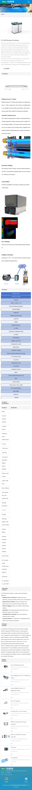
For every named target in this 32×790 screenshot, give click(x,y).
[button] (16, 27)
